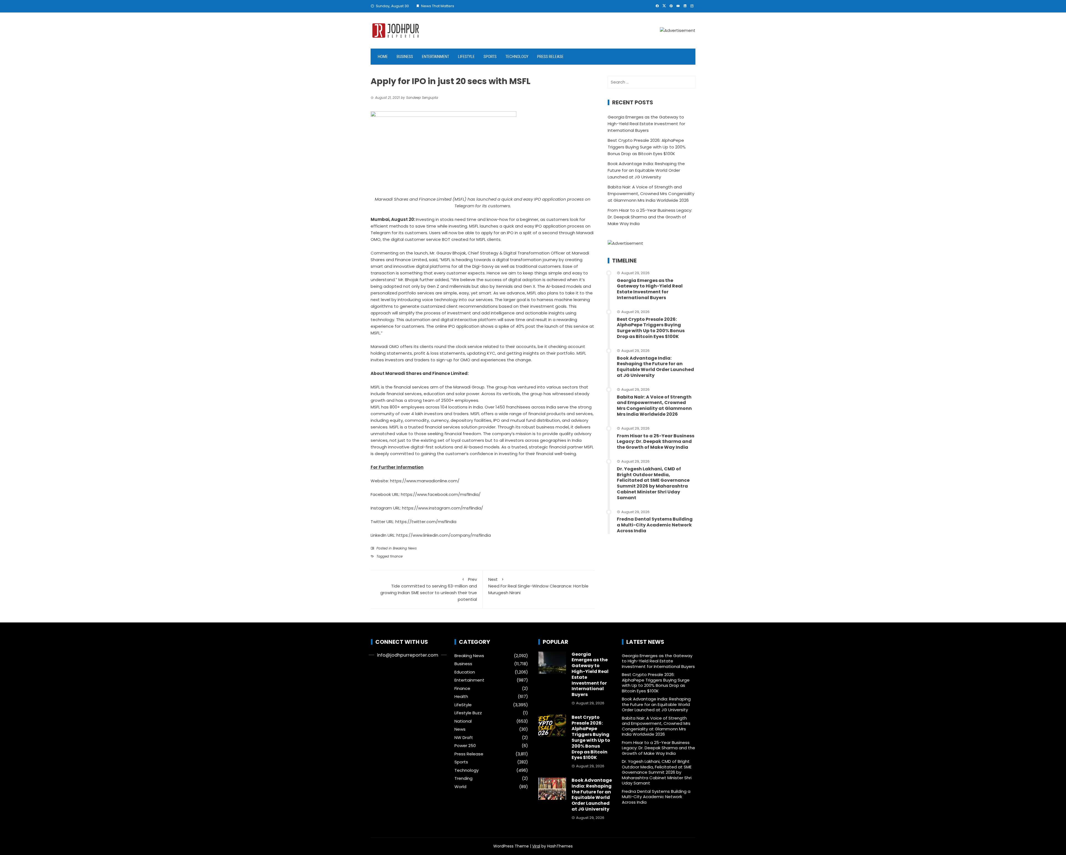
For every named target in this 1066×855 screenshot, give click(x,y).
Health (461, 696)
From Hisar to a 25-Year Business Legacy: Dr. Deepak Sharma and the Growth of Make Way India (650, 216)
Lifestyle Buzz (468, 713)
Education (464, 672)
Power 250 (465, 745)
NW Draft (463, 737)
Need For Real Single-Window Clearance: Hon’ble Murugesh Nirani (538, 586)
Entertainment (435, 56)
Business (405, 56)
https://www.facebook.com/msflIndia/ (441, 494)
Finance (462, 688)
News (460, 729)
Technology (517, 56)
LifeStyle (466, 56)
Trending (463, 778)
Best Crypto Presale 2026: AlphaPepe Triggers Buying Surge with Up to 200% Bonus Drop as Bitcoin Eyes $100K (647, 147)
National (463, 721)
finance (396, 556)
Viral (536, 846)
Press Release (550, 56)
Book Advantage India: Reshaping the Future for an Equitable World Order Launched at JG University (646, 170)
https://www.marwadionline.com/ (424, 481)
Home (383, 56)
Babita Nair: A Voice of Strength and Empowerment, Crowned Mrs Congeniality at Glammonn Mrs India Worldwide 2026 (651, 193)
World (460, 787)
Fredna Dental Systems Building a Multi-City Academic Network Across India (655, 525)
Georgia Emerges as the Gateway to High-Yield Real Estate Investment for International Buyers (646, 123)
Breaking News (405, 548)
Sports (490, 56)
